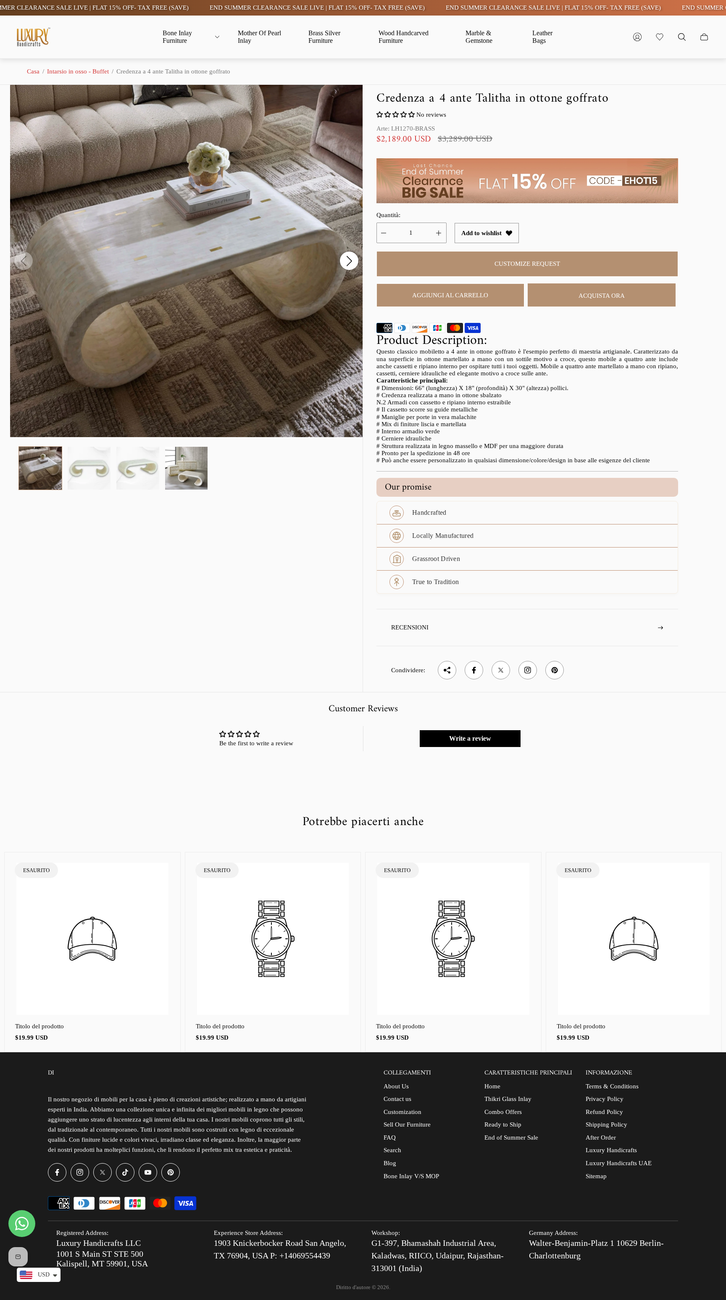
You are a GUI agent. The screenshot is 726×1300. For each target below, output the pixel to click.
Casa (33, 71)
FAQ (390, 1137)
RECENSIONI (410, 627)
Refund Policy (604, 1112)
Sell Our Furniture (407, 1124)
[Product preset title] (92, 939)
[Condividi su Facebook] (474, 670)
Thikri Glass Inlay (507, 1099)
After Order (601, 1137)
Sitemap (596, 1176)
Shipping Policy (606, 1124)
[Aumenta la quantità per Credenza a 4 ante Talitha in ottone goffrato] (438, 233)
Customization (402, 1112)
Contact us (397, 1099)
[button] (396, 114)
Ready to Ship (502, 1124)
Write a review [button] (470, 738)
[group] (40, 468)
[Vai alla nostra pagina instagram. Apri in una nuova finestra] (80, 1172)
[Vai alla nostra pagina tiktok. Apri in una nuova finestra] (125, 1172)
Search (392, 1150)
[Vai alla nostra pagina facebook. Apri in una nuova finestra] (57, 1172)
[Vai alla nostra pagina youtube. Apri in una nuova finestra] (148, 1172)
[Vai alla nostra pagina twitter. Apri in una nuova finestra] (102, 1172)
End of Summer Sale (511, 1137)
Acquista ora (602, 295)
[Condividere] (447, 670)
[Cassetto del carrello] (704, 37)
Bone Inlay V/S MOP (411, 1176)
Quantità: (388, 215)
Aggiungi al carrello (450, 295)
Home (492, 1086)
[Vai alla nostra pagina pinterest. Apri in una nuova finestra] (170, 1172)
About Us (396, 1086)
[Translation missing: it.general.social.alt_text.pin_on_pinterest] (554, 670)
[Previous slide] (23, 261)
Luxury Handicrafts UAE (619, 1163)
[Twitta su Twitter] (501, 670)
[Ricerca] (682, 37)
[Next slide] (349, 261)
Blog (390, 1163)
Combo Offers (503, 1112)
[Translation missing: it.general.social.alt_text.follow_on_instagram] (527, 670)
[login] (637, 37)
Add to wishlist (481, 233)
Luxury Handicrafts (611, 1150)
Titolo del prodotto (39, 1026)
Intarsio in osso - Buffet (78, 71)
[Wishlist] (659, 37)
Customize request (527, 263)
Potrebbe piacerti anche (363, 822)
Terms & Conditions (612, 1086)
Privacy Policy (604, 1099)
